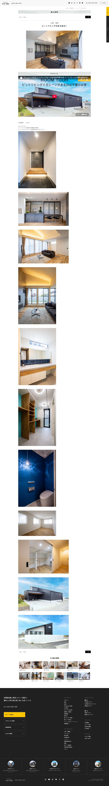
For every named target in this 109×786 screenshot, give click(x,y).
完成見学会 (8, 727)
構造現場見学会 (67, 741)
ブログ (65, 749)
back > (24, 17)
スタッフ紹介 (88, 724)
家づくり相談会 (9, 714)
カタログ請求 (8, 733)
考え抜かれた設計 (68, 706)
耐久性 (65, 715)
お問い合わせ (88, 738)
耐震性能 (66, 714)
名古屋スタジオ (88, 702)
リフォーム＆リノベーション (70, 721)
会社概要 (87, 722)
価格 (65, 743)
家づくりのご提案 (68, 717)
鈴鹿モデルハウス (89, 714)
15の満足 (66, 708)
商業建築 (66, 723)
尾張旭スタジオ (88, 706)
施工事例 (66, 735)
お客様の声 (66, 737)
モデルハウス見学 (10, 721)
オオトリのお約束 (68, 710)
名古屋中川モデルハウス (90, 704)
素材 (65, 702)
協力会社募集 (88, 726)
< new (20, 17)
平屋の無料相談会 (68, 747)
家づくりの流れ (67, 719)
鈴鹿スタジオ (88, 712)
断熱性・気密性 (67, 712)
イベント (66, 739)
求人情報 (87, 728)
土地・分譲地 (67, 731)
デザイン (66, 700)
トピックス (66, 733)
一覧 (88, 17)
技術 (65, 704)
